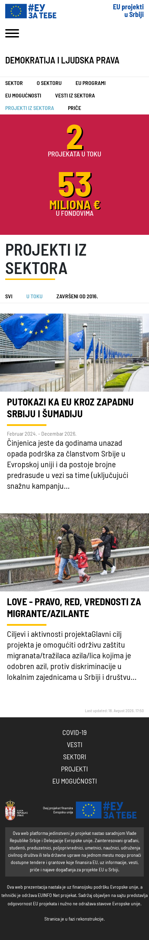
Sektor (14, 83)
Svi (8, 296)
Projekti (74, 769)
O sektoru (49, 83)
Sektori (74, 757)
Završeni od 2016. (77, 296)
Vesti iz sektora (75, 96)
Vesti (74, 745)
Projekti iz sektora (29, 108)
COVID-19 (74, 732)
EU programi (91, 83)
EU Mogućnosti (23, 96)
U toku (34, 296)
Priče (74, 108)
